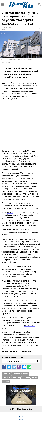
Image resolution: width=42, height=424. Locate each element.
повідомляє (9, 151)
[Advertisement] (21, 125)
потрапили (6, 320)
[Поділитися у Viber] (19, 367)
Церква (7, 381)
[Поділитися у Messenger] (24, 367)
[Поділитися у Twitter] (9, 367)
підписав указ (18, 294)
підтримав (6, 303)
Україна (7, 374)
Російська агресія (21, 374)
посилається (29, 239)
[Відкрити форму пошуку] (39, 4)
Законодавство (30, 378)
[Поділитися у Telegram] (14, 367)
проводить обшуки (24, 332)
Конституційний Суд (12, 378)
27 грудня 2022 (6, 27)
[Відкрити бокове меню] (2, 4)
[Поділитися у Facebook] (4, 367)
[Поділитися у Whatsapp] (29, 367)
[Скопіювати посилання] (38, 361)
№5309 (10, 212)
